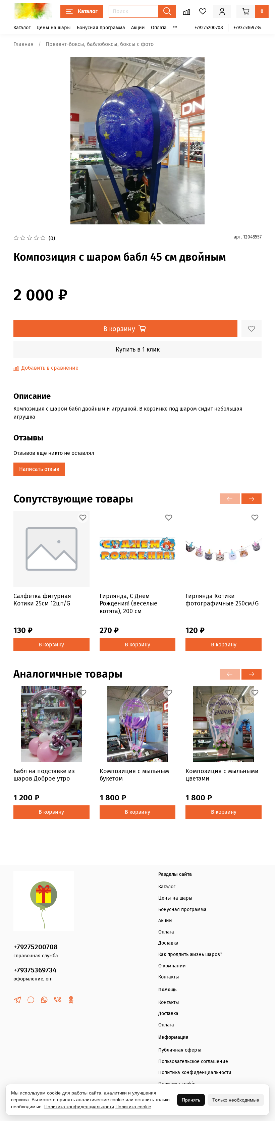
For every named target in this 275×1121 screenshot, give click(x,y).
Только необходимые (235, 1100)
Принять (191, 1100)
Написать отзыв (39, 469)
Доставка (168, 943)
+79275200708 (209, 28)
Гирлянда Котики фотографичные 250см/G (222, 599)
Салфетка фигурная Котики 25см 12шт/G (42, 599)
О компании (172, 966)
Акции (138, 28)
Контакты (168, 977)
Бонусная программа (101, 28)
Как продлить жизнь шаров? (190, 954)
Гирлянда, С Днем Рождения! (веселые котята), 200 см (128, 603)
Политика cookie (133, 1106)
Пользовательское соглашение (193, 1061)
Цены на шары (54, 28)
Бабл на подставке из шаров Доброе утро (44, 774)
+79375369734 (247, 28)
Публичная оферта (180, 1050)
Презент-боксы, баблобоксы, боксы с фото (100, 44)
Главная (23, 44)
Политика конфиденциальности (194, 1072)
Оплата (159, 28)
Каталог (88, 11)
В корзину (51, 644)
